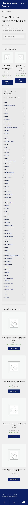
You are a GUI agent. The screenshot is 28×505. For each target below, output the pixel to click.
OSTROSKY (8, 253)
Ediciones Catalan (9, 175)
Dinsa (6, 158)
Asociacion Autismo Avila (11, 127)
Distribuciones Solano (10, 161)
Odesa (6, 250)
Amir (6, 108)
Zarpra (7, 297)
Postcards (7, 269)
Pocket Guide (8, 264)
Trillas (6, 286)
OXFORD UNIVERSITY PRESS (12, 255)
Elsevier (7, 180)
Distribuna (7, 164)
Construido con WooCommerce (9, 496)
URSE (6, 292)
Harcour (7, 200)
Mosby (6, 242)
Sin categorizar (9, 283)
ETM (6, 189)
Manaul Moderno (9, 225)
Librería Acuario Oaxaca (9, 4)
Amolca (7, 111)
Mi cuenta (4, 502)
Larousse (7, 222)
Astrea (7, 130)
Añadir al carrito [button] (7, 82)
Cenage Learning (9, 141)
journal (7, 216)
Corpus (7, 152)
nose (6, 247)
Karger (7, 219)
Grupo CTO (8, 197)
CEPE (6, 144)
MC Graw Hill (8, 233)
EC (6, 169)
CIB (6, 147)
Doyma (7, 166)
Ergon (6, 183)
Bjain (6, 136)
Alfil (6, 102)
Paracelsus (8, 261)
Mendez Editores (9, 236)
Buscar (14, 502)
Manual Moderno (9, 228)
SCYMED (7, 281)
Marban (7, 230)
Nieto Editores (8, 244)
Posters (7, 272)
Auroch (7, 133)
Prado (6, 275)
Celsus (6, 138)
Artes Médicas (8, 125)
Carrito (21, 501)
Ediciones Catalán (9, 172)
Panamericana (8, 258)
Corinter (7, 150)
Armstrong (8, 119)
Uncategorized (9, 289)
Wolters (7, 295)
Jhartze (7, 214)
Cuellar (7, 155)
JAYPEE (7, 208)
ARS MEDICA (8, 122)
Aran (6, 113)
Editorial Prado (9, 177)
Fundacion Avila (9, 194)
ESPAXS (7, 186)
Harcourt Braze (9, 203)
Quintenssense (9, 278)
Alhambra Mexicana (10, 105)
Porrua (7, 267)
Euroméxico (8, 191)
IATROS (7, 205)
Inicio (4, 11)
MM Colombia (8, 239)
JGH (6, 211)
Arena (6, 116)
